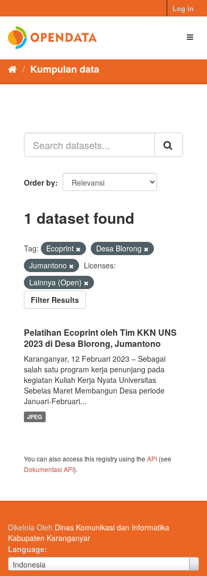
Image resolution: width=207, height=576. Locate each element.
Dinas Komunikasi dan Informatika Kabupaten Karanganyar (88, 532)
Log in (183, 8)
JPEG (34, 417)
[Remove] (78, 249)
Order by (39, 182)
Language (26, 549)
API (152, 458)
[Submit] (168, 145)
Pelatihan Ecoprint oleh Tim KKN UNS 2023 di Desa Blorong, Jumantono (100, 338)
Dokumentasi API (49, 469)
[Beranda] (12, 68)
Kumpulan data (64, 69)
